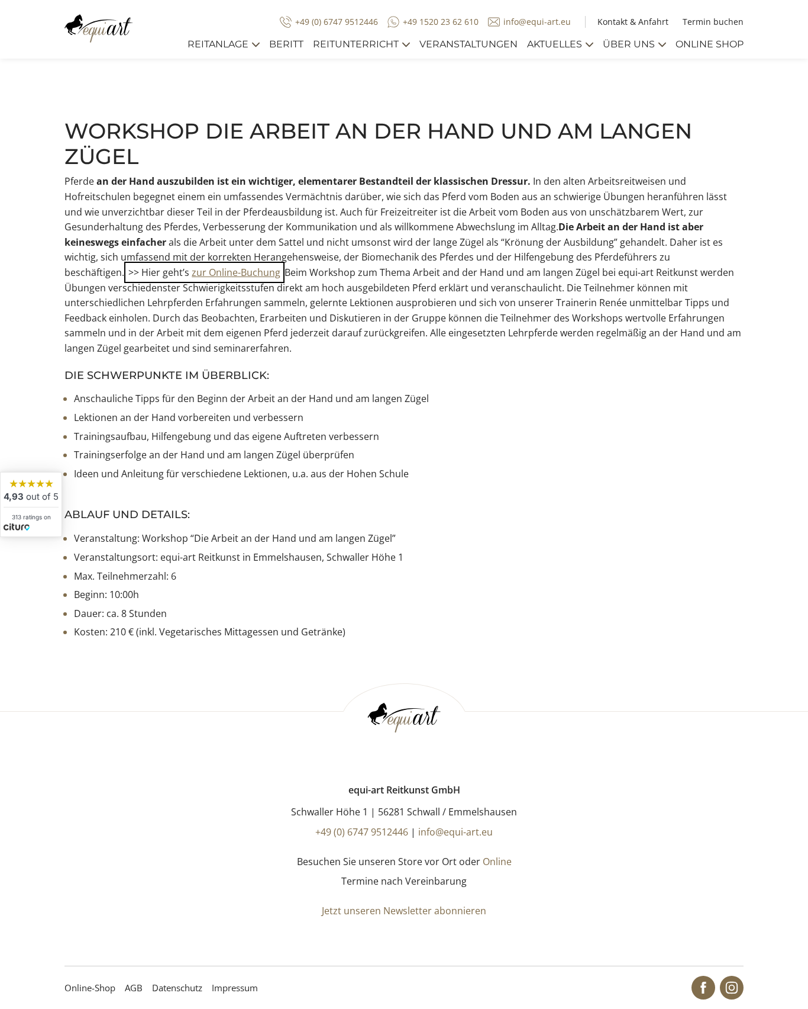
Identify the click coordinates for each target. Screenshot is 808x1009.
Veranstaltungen (468, 44)
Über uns (629, 44)
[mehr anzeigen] (256, 45)
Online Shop (710, 44)
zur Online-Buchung (236, 272)
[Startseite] (98, 28)
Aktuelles (554, 44)
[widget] (31, 504)
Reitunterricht (356, 44)
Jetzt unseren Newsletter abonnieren (404, 910)
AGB (134, 988)
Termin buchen (713, 21)
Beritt (286, 44)
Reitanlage (218, 44)
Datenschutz (177, 988)
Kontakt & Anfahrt (632, 21)
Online (497, 861)
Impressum (235, 988)
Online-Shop (89, 988)
